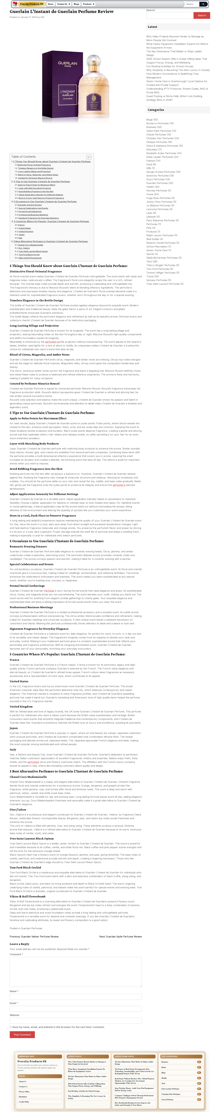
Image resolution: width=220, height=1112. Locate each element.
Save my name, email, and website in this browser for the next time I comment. (58, 1027)
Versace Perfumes (156, 280)
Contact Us (62, 4)
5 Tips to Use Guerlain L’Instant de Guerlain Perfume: (42, 181)
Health (150, 186)
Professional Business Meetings (33, 215)
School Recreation (156, 246)
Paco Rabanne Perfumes (160, 220)
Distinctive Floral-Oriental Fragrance (34, 165)
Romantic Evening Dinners (30, 205)
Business (151, 127)
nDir (42, 17)
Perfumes (151, 224)
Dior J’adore (24, 248)
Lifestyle (151, 216)
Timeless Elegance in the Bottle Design (36, 168)
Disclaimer (23, 1096)
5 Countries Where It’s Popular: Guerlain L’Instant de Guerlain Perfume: (51, 221)
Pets (148, 227)
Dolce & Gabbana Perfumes (162, 145)
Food (149, 164)
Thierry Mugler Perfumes (160, 265)
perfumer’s (119, 485)
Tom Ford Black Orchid (29, 254)
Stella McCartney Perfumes (162, 257)
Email (14, 1003)
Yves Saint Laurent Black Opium (33, 251)
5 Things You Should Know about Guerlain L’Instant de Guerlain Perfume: (52, 161)
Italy (20, 238)
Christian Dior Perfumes (160, 138)
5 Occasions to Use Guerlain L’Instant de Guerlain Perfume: (45, 201)
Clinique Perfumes (156, 142)
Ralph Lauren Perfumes (160, 235)
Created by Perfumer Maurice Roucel (35, 178)
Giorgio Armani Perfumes (160, 171)
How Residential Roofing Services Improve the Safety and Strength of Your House (132, 1104)
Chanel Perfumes (156, 134)
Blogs (76, 4)
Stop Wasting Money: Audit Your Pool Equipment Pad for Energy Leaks (134, 1089)
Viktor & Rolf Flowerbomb (30, 258)
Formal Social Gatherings (30, 211)
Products (87, 4)
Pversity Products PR (31, 4)
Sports (150, 254)
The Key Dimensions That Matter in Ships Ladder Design (87, 1077)
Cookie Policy (24, 1102)
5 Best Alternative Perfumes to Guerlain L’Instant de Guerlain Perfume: (51, 241)
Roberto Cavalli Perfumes (161, 242)
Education (152, 149)
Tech (149, 261)
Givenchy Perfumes (157, 175)
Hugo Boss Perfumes (158, 198)
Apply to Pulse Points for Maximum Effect (36, 185)
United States (25, 228)
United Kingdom (26, 231)
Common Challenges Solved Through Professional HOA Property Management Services (134, 1096)
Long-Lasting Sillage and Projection (34, 171)
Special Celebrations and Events (33, 208)
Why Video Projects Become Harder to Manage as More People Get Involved (87, 1062)
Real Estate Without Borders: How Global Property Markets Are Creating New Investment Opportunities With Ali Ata (134, 1080)
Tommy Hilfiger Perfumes (161, 272)
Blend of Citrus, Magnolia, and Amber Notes (38, 175)
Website (14, 1015)
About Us (22, 1081)
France (21, 225)
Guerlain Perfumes (31, 928)
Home (50, 4)
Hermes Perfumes (156, 190)
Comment (16, 954)
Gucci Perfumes (155, 179)
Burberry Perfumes (157, 123)
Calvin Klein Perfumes (158, 130)
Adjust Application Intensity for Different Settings (41, 195)
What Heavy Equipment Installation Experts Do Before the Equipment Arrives (86, 1070)
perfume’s (51, 341)
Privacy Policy (24, 1091)
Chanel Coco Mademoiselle (30, 245)
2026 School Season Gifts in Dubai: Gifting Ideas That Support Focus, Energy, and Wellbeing (86, 1084)
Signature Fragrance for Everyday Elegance (38, 218)
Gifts (148, 168)
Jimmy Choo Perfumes (159, 201)
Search (150, 10)
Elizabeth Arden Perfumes (161, 153)
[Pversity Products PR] (15, 4)
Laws (149, 212)
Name (14, 991)
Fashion (150, 160)
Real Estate (152, 239)
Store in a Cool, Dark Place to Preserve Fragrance (41, 198)
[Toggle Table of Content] (87, 157)
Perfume (49, 590)
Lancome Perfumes (157, 209)
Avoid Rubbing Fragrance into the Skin (35, 191)
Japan (22, 234)
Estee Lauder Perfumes (159, 156)
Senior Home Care (157, 250)
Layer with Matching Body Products (34, 188)
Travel (150, 276)
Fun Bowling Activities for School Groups (169, 66)
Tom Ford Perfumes (157, 268)
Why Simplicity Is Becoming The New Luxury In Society (178, 70)
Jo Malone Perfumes (158, 205)
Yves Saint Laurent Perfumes (163, 283)
